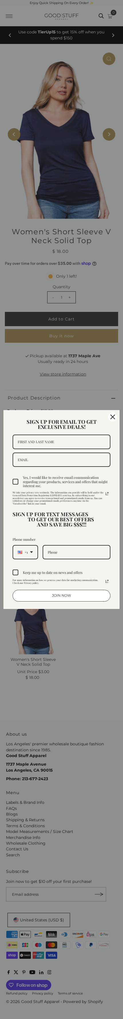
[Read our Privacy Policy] (107, 493)
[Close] (113, 417)
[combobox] (25, 552)
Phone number (24, 539)
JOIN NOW (61, 595)
